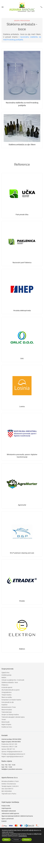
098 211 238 (13, 746)
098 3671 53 (11, 749)
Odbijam (6, 839)
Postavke (16, 839)
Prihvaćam (27, 839)
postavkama (23, 836)
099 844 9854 (16, 739)
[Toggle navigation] (2, 7)
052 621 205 (13, 744)
